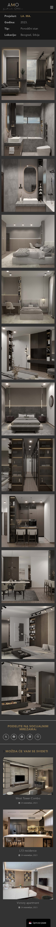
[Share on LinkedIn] (30, 737)
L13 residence (28, 850)
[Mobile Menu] (51, 6)
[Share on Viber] (38, 737)
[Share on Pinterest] (22, 737)
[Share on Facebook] (14, 737)
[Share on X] (6, 737)
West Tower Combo (28, 798)
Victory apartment (28, 903)
